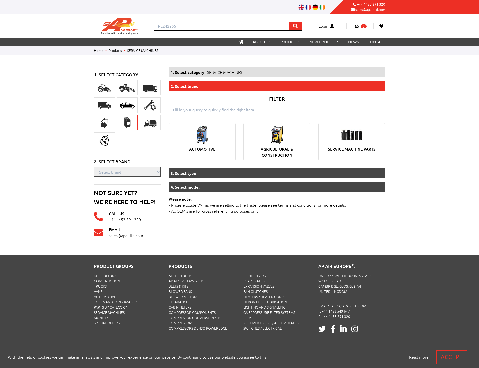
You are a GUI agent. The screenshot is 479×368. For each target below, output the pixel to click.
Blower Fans (180, 292)
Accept (452, 357)
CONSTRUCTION (107, 281)
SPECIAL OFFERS (107, 323)
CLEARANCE (178, 302)
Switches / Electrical (262, 328)
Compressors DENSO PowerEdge (198, 328)
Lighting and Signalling (264, 307)
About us (262, 42)
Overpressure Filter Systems (269, 313)
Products (290, 42)
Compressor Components (192, 313)
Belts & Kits (178, 286)
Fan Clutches (255, 292)
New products (324, 42)
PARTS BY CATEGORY (110, 307)
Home (98, 51)
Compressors (181, 323)
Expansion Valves (258, 286)
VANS (98, 292)
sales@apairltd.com (370, 10)
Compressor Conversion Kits (195, 318)
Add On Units (180, 276)
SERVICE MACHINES (142, 51)
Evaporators (255, 281)
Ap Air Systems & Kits (186, 281)
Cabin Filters (180, 307)
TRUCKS (100, 286)
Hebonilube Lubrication (265, 302)
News (353, 42)
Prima (248, 318)
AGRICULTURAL (106, 276)
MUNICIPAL (102, 318)
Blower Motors (183, 297)
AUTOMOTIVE (105, 297)
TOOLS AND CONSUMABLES (116, 302)
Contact (376, 42)
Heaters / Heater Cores (264, 297)
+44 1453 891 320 (371, 4)
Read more (419, 357)
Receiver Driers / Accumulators (272, 323)
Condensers (254, 276)
